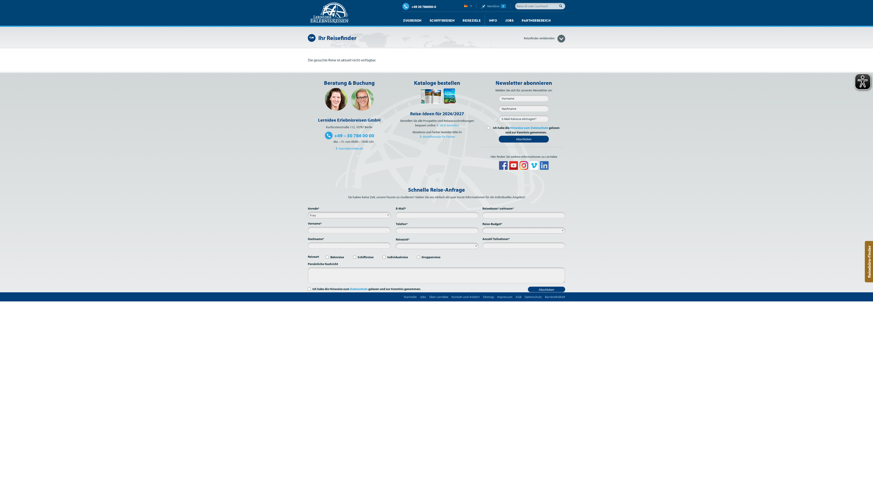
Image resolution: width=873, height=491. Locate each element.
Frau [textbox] (313, 215)
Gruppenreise (430, 257)
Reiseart (313, 257)
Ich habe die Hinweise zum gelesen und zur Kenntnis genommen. (366, 289)
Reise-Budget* (492, 224)
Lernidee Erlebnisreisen (329, 12)
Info (493, 20)
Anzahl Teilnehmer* (496, 239)
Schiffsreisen (442, 20)
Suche (562, 6)
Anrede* (313, 208)
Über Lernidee (438, 297)
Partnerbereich (536, 20)
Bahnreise (337, 257)
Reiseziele (472, 20)
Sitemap (488, 297)
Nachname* (316, 239)
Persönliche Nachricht (323, 264)
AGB (519, 297)
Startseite (410, 297)
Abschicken (524, 139)
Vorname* (315, 223)
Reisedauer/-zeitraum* (498, 208)
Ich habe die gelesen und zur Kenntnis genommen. (526, 130)
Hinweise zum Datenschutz (529, 128)
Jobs (509, 20)
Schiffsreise (366, 257)
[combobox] (349, 215)
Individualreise (397, 257)
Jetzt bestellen (449, 125)
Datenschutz (359, 289)
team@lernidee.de (351, 148)
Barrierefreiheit (555, 297)
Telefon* (402, 224)
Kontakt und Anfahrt (466, 297)
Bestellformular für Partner (439, 137)
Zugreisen (412, 20)
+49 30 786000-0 (423, 7)
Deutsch (468, 6)
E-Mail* (401, 208)
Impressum (504, 297)
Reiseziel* (402, 239)
